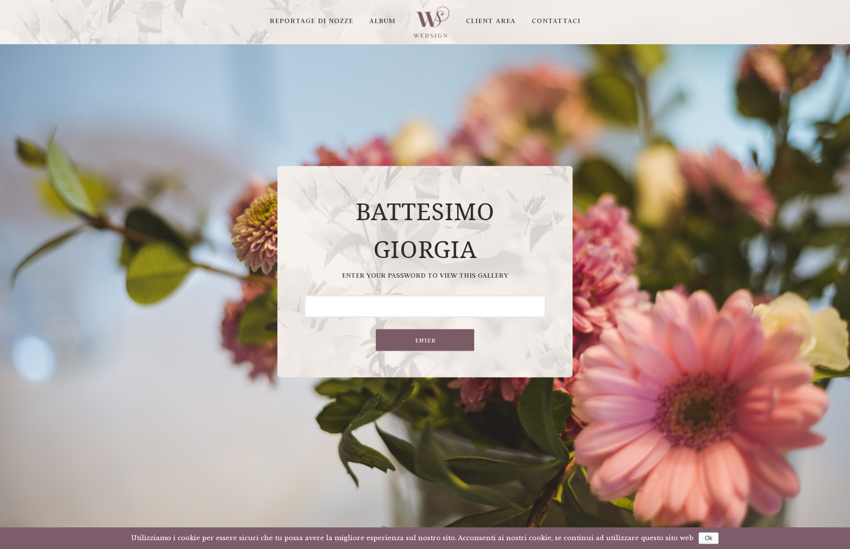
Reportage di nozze (311, 20)
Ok (708, 538)
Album (382, 20)
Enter (425, 340)
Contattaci (556, 20)
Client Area (491, 20)
